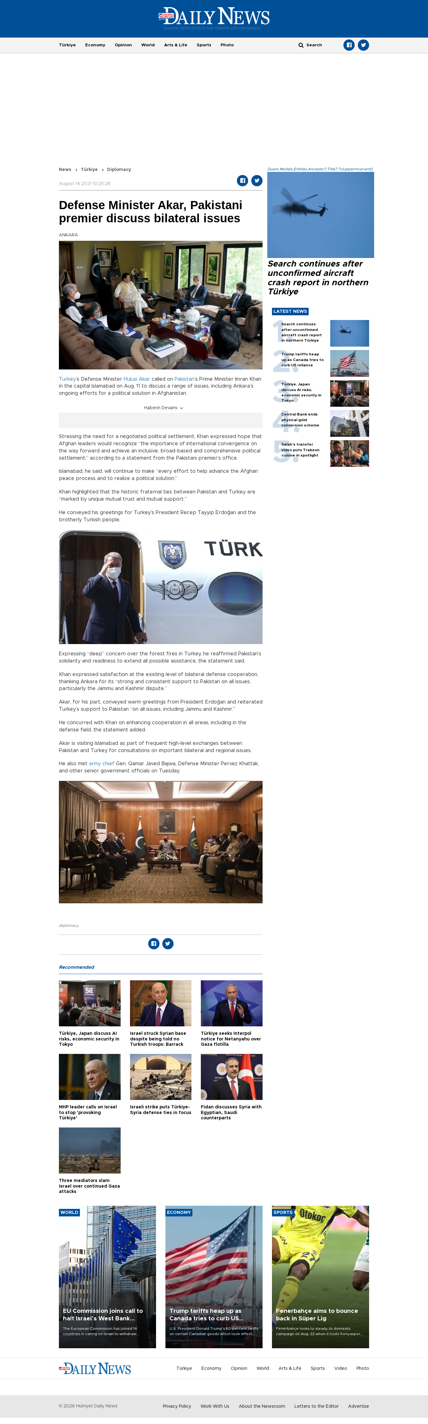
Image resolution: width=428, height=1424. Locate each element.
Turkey (67, 379)
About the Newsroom (262, 1406)
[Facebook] (349, 45)
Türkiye (67, 45)
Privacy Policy (177, 1406)
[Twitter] (363, 45)
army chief (101, 763)
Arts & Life (175, 45)
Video (340, 1368)
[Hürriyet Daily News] (214, 18)
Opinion (123, 45)
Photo (227, 45)
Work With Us (215, 1406)
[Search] (301, 45)
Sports (204, 45)
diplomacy (68, 925)
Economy (95, 45)
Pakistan (184, 379)
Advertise (358, 1406)
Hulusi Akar (137, 379)
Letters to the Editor (317, 1406)
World (148, 45)
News (65, 170)
